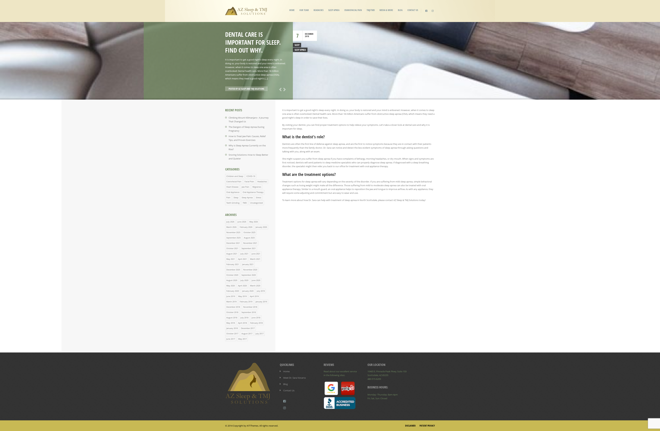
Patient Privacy (427, 425)
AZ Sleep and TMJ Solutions (251, 88)
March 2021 (255, 259)
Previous (280, 89)
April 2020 (242, 285)
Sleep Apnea (333, 10)
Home (292, 10)
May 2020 (230, 285)
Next (284, 89)
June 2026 (242, 221)
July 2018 (244, 317)
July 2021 (244, 253)
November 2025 (233, 232)
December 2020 (233, 269)
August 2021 (231, 253)
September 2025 (233, 237)
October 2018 (232, 312)
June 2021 (256, 253)
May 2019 (242, 296)
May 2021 (230, 259)
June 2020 (256, 280)
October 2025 (249, 232)
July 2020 (244, 280)
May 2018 (230, 323)
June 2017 (230, 339)
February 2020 (232, 291)
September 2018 (248, 312)
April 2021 (242, 259)
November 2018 (250, 307)
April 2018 (242, 323)
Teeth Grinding (232, 202)
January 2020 (248, 291)
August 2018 (231, 317)
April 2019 (254, 296)
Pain (228, 197)
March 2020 (255, 285)
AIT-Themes (252, 425)
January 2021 (248, 264)
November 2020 (250, 269)
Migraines (256, 187)
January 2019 (261, 301)
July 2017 (259, 333)
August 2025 (249, 237)
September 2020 (248, 275)
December (309, 33)
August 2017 (246, 333)
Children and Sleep (234, 176)
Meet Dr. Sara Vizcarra (294, 377)
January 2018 (232, 328)
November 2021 (250, 243)
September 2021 (248, 248)
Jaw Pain (245, 187)
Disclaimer (410, 425)
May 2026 (253, 221)
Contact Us (412, 10)
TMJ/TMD (371, 10)
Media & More (386, 10)
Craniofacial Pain (353, 10)
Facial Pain (249, 181)
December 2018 (233, 307)
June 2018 (256, 317)
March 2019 (231, 301)
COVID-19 (250, 176)
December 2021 (233, 243)
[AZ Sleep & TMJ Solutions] (246, 13)
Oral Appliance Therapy (253, 192)
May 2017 (242, 339)
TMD (245, 202)
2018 (307, 36)
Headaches (318, 10)
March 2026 (231, 227)
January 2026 (261, 227)
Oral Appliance (232, 192)
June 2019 (230, 296)
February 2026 (246, 227)
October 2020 (232, 275)
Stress (258, 197)
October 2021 (232, 248)
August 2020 (231, 280)
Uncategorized (256, 202)
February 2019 (246, 301)
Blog (400, 10)
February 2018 (256, 323)
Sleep (297, 45)
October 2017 (232, 333)
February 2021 (232, 264)
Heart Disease (232, 187)
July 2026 (230, 221)
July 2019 (261, 291)
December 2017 (248, 328)
